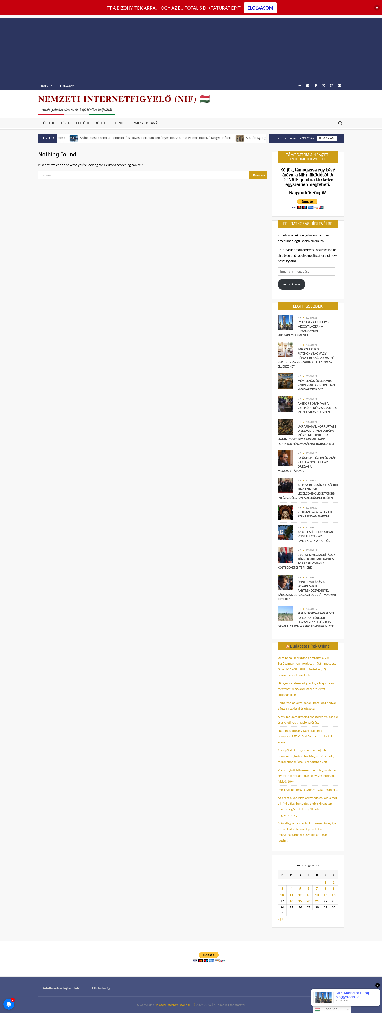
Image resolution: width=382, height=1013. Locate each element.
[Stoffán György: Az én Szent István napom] (285, 512)
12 (300, 895)
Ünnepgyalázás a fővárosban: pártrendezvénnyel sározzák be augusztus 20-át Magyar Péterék (307, 590)
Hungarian (328, 1009)
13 (308, 895)
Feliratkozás (291, 284)
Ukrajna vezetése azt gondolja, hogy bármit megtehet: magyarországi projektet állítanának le (307, 688)
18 (291, 901)
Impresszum (65, 85)
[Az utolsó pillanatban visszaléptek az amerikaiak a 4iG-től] (285, 532)
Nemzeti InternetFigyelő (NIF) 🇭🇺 (124, 99)
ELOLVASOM (260, 7)
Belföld (82, 123)
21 (317, 901)
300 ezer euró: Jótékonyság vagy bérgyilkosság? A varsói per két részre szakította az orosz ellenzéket (306, 358)
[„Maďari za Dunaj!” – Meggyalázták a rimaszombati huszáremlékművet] (285, 322)
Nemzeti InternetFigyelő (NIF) (174, 1005)
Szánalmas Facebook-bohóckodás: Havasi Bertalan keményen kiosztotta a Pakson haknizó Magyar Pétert (134, 138)
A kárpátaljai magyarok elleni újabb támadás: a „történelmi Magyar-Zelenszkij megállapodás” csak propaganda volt (306, 756)
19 (300, 901)
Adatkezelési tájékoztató (61, 988)
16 (334, 895)
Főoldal (48, 123)
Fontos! (121, 123)
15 (325, 895)
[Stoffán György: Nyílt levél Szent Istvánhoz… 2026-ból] (218, 138)
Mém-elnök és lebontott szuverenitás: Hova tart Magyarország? (317, 385)
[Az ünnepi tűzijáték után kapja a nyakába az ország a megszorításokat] (285, 458)
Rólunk (46, 85)
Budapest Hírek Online (310, 646)
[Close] (377, 8)
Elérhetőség (101, 988)
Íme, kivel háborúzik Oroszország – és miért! (308, 789)
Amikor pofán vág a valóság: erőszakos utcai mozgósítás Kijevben (318, 408)
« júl (280, 919)
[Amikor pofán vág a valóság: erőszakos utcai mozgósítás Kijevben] (285, 403)
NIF (299, 317)
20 (308, 901)
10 (282, 895)
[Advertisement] (191, 49)
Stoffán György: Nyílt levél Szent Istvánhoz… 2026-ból (263, 138)
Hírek (65, 123)
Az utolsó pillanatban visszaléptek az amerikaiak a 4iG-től (315, 536)
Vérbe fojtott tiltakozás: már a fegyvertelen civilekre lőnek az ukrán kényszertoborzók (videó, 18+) (307, 775)
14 (317, 895)
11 (291, 895)
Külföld (102, 123)
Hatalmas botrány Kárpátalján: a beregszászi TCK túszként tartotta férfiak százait (305, 736)
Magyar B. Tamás (146, 123)
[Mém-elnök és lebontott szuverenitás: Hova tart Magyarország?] (285, 381)
